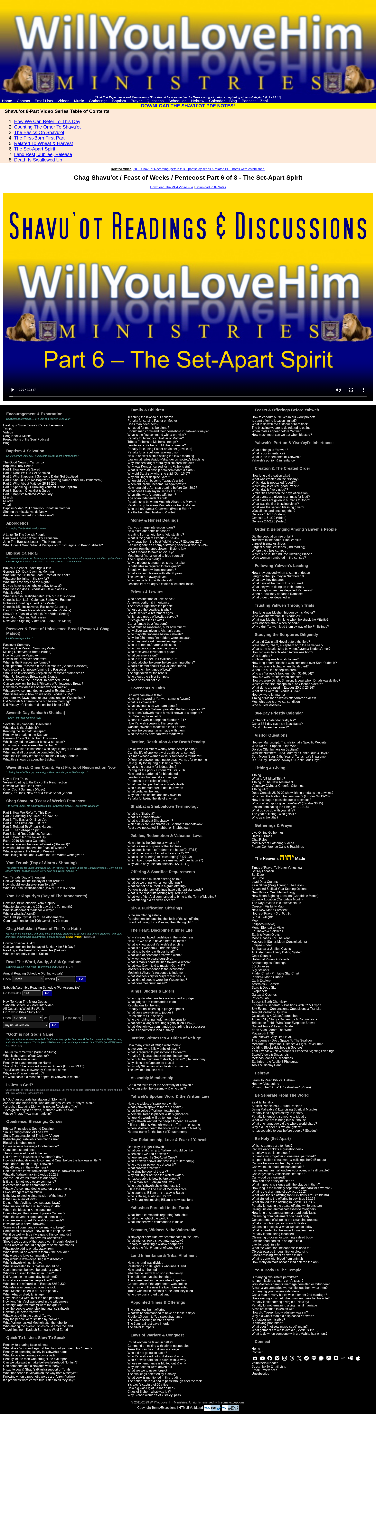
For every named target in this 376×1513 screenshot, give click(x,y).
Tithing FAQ (260, 789)
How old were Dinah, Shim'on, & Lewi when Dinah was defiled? (296, 680)
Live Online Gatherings (268, 832)
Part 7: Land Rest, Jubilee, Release (27, 833)
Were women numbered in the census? (279, 557)
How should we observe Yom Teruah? (29, 884)
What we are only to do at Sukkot (26, 953)
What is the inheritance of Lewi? (149, 669)
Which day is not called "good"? (274, 482)
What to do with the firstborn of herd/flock (280, 424)
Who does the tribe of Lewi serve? (150, 599)
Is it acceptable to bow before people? (153, 1178)
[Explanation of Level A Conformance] (230, 1407)
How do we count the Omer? (22, 786)
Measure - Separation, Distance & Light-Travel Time (287, 1044)
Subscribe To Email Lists (269, 1366)
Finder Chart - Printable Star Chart (275, 973)
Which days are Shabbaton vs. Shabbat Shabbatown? (164, 824)
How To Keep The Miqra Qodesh (26, 1001)
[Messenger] (277, 1358)
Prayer (136, 101)
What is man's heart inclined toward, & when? (159, 962)
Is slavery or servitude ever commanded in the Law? (163, 1237)
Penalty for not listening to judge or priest (155, 1009)
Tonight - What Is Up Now (269, 1012)
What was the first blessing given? (275, 503)
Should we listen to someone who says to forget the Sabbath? (46, 749)
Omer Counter (261, 955)
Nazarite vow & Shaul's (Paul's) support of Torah (36, 1369)
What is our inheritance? (268, 453)
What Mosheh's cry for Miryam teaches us (156, 976)
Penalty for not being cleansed (273, 1234)
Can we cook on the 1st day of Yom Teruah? (33, 881)
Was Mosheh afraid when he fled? (275, 623)
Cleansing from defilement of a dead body (280, 1216)
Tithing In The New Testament (272, 782)
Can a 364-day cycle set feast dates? (277, 723)
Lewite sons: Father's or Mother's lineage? (156, 445)
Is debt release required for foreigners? (154, 566)
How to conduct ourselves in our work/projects (283, 417)
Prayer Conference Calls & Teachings (278, 846)
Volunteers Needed (265, 1363)
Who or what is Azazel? (19, 913)
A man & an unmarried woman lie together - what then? (290, 1287)
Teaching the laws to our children (150, 417)
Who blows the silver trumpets (148, 676)
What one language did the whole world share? (284, 1123)
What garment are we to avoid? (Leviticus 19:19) (285, 1330)
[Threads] (291, 1358)
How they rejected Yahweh (21, 1312)
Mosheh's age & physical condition (276, 701)
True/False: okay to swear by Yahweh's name (34, 1070)
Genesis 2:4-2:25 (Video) (269, 521)
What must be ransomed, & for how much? (156, 627)
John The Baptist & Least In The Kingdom (32, 541)
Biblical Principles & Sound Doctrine (28, 1128)
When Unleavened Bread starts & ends (30, 676)
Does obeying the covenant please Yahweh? (34, 1213)
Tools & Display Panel (267, 1065)
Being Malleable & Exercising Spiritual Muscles (284, 1109)
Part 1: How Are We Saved (21, 469)
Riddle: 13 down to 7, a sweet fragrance (154, 1316)
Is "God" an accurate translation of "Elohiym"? (34, 1099)
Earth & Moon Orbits (266, 934)
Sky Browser (260, 970)
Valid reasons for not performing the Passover (34, 669)
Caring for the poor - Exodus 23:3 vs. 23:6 (156, 770)
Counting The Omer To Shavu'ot (47, 127)
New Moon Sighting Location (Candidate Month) (285, 895)
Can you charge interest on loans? (151, 527)
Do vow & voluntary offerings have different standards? (165, 889)
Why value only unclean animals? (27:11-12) (158, 864)
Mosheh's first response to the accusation (155, 969)
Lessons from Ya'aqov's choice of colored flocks (160, 584)
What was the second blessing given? (278, 507)
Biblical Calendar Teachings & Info (27, 568)
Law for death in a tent (267, 1244)
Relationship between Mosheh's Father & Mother (161, 505)
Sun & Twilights (262, 917)
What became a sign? (142, 655)
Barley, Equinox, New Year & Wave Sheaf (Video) (37, 793)
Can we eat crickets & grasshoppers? (277, 1149)
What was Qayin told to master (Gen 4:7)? (156, 965)
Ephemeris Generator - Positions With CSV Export (286, 1005)
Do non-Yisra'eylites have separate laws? (32, 1202)
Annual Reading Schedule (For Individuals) (33, 973)
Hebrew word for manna (268, 694)
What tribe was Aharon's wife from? (151, 494)
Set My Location (263, 871)
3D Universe (260, 966)
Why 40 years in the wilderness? (25, 1167)
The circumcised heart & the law (25, 1153)
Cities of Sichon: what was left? (149, 1391)
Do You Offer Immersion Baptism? (275, 749)
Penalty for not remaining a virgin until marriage (284, 1305)
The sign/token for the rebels (147, 673)
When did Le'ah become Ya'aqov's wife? (155, 480)
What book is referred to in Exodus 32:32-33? (34, 1283)
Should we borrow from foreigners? (151, 569)
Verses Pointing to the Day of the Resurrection (35, 782)
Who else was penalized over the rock (29, 1287)
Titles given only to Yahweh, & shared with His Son (38, 1110)
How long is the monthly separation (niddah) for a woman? (292, 1188)
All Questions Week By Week (23, 1008)
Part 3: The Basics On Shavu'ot (24, 819)
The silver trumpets (140, 1327)
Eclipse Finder (262, 945)
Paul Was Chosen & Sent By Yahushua (30, 538)
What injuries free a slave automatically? (155, 1240)
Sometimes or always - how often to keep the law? (37, 1231)
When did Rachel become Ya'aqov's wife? (156, 484)
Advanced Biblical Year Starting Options (279, 888)
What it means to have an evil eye (150, 552)
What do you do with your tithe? (273, 810)
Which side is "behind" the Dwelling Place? (282, 554)
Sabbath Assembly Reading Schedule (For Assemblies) (41, 987)
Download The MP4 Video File (171, 187)
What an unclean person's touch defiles (279, 1223)
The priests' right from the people (150, 606)
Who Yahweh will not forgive (22, 1262)
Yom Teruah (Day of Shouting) (24, 877)
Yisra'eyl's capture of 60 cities (147, 1384)
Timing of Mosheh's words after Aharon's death (284, 698)
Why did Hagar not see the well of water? (155, 1175)
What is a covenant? (141, 702)
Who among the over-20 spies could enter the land (38, 1326)
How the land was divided (145, 1262)
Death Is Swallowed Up (38, 159)
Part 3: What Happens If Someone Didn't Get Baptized (40, 476)
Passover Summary (16, 644)
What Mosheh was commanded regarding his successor (166, 1026)
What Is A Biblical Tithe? (268, 778)
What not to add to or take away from (28, 1248)
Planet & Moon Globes (267, 977)
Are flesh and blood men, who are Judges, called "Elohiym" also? (48, 1103)
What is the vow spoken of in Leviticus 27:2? (158, 853)
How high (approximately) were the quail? (32, 1305)
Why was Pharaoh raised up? (23, 1073)
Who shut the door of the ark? (147, 1171)
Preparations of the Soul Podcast (26, 439)
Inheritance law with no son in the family (155, 1273)
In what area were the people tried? (27, 1280)
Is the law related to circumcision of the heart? (34, 1195)
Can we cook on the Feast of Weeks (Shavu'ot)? (36, 844)
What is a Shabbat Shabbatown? (150, 820)
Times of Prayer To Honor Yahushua (277, 867)
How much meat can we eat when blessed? (282, 434)
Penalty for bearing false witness (25, 1344)
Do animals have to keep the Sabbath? (30, 745)
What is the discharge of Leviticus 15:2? (279, 1191)
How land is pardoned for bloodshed (152, 773)
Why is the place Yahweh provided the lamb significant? (166, 709)
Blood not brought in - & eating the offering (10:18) (161, 922)
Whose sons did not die (143, 680)
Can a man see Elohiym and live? (150, 1182)
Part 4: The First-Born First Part (24, 823)
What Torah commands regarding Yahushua (157, 1215)
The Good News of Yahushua (23, 462)
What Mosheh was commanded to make (155, 1222)
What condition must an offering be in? (154, 879)
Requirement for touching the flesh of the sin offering (163, 918)
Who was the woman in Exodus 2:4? (277, 616)
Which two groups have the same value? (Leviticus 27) (165, 860)
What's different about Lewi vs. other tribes (156, 666)
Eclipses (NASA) (263, 924)
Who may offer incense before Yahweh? (155, 634)
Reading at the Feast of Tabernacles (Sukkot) (34, 950)
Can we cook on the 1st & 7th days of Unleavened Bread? (43, 683)
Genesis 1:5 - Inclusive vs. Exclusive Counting (35, 606)
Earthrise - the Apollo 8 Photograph (276, 1061)
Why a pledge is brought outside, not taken (156, 562)
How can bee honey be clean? (273, 1181)
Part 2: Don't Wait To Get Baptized (26, 473)
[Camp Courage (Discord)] (255, 1358)
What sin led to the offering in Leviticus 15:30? (283, 1202)
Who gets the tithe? (265, 817)
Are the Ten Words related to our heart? (30, 1178)
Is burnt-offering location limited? (274, 420)
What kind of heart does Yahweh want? (154, 955)
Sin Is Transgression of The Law (25, 1132)
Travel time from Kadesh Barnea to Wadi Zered (35, 1329)
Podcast (249, 101)
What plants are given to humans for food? (281, 500)
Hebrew (197, 101)
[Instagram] (284, 1358)
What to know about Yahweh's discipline (155, 944)
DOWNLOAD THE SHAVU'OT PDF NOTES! (188, 105)
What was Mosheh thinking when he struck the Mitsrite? (290, 619)
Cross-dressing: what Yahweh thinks (277, 1255)
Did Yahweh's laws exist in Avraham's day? (33, 1157)
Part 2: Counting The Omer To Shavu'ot (30, 816)
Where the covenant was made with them (155, 730)
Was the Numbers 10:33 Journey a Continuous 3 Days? (290, 753)
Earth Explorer (262, 980)
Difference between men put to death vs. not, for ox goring (167, 759)
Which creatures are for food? (272, 1145)
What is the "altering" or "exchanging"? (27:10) (159, 856)
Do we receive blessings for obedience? (31, 1146)
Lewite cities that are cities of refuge (152, 777)
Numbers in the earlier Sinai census (276, 540)
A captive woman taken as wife (273, 1309)
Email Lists (44, 101)
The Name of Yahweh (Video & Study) (29, 1052)
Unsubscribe (260, 1373)
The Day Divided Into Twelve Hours (276, 903)
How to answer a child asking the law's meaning (160, 456)
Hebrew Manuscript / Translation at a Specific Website (289, 742)
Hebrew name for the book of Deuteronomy (157, 1131)
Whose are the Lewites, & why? (149, 609)
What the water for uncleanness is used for (281, 1248)
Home (7, 101)
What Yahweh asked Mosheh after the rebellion (36, 1322)
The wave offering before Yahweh (150, 1320)
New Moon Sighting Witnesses (24, 617)
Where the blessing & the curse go (27, 1209)
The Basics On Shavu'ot (39, 132)
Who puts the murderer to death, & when (155, 788)
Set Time (258, 878)
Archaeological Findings (269, 963)
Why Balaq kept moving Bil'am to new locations (160, 1199)
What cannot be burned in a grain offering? (156, 886)
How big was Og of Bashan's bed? (151, 1388)
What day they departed (268, 579)
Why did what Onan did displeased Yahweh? (283, 1316)
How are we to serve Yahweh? (24, 1224)
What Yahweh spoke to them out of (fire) (155, 1107)
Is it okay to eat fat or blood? (271, 1152)
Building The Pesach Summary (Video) (30, 648)
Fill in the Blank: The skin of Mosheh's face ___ (160, 1189)
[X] (299, 1358)
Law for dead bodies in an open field (277, 1241)
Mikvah (8, 501)
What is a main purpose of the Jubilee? (154, 846)
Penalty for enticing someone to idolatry (279, 1116)
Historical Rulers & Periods (270, 959)
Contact (23, 101)
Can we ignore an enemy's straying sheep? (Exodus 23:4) (167, 545)
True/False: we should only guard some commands (38, 1245)
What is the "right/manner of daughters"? (155, 1247)
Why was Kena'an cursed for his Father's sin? (159, 466)
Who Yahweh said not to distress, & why (155, 1356)
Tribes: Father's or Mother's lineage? (152, 441)
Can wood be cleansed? (269, 1177)
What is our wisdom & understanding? (153, 948)
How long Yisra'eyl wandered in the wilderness (35, 1301)
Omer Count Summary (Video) (24, 789)
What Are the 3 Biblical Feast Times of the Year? (36, 575)
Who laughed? (262, 655)
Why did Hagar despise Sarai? (148, 477)
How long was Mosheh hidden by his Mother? (283, 612)
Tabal (7, 504)
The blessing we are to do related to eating (281, 427)
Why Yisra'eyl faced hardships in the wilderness (160, 937)
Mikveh (8, 497)
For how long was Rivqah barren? (275, 659)
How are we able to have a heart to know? (156, 941)
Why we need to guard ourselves (150, 958)
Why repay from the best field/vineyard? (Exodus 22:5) (164, 541)
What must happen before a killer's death (155, 784)
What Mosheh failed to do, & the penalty (30, 1291)
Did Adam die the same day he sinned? (30, 1276)
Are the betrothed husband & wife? (151, 512)
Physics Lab (260, 998)
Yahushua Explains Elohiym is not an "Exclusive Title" (40, 1106)
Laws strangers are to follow (22, 1192)
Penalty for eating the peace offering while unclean (287, 1205)
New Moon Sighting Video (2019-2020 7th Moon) (37, 621)
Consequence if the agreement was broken (157, 1283)
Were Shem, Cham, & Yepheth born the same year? (287, 645)
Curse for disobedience (19, 1149)
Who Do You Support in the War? (274, 746)
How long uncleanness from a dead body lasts (284, 1212)
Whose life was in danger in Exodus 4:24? (156, 720)
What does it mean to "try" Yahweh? (28, 1164)
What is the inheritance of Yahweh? (276, 457)
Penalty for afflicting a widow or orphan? (155, 1244)
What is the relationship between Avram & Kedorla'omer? (291, 648)
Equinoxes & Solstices (267, 931)
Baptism (119, 101)
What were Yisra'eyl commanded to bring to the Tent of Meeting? (171, 896)
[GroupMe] (328, 1358)
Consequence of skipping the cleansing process (285, 1219)
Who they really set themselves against (154, 641)
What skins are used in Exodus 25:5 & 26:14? (283, 687)
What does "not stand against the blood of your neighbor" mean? (47, 1348)
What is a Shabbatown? (144, 817)
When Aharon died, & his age (23, 1294)
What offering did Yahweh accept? (151, 900)
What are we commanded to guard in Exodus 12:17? (39, 690)
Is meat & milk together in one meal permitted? (284, 1156)
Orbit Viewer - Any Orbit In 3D (272, 1037)
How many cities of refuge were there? (154, 1045)
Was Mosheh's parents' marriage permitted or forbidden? (291, 1284)
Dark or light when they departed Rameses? (282, 590)
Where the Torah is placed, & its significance (158, 1114)
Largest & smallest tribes (269, 543)
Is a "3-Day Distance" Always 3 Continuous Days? (286, 760)
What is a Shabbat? (141, 813)
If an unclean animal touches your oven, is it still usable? (291, 1170)
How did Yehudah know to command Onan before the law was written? (52, 1160)
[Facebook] (270, 1358)
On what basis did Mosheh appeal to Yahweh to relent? (41, 1077)
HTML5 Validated (191, 1407)
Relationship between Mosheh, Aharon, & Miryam (161, 501)
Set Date (258, 874)
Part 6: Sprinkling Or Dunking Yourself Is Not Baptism (40, 487)
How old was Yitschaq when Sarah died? (280, 666)
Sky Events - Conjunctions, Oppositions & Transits (286, 1008)
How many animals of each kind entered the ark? (285, 1262)
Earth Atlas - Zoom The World (272, 1030)
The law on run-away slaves (146, 576)
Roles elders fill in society (145, 1016)
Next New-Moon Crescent (269, 910)
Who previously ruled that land (148, 1294)
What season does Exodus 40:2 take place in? (35, 589)
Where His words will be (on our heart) (154, 1117)
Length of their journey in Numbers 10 (278, 576)
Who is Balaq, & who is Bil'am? (149, 1196)
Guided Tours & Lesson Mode (272, 1026)
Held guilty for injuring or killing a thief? (154, 763)
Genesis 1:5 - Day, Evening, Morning (28, 571)
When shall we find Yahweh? (147, 1154)
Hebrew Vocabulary (265, 1083)
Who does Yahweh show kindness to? (153, 1185)
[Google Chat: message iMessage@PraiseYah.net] (336, 1358)
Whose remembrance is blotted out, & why (156, 1363)
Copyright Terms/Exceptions (156, 1407)
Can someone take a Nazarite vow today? (32, 1366)
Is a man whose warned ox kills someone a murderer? (164, 756)
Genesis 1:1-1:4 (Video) (268, 514)
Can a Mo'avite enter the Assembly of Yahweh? (160, 1085)
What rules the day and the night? (26, 582)
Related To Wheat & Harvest (43, 143)
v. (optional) (73, 1018)
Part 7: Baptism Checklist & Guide (26, 490)
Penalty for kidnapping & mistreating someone (159, 1055)
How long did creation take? (271, 475)
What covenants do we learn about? (152, 705)
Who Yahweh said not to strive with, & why (156, 1360)
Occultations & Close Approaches (275, 1015)
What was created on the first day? (275, 479)
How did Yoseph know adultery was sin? (280, 1312)
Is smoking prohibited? (267, 1323)
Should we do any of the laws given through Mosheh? (40, 1241)
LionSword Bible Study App (22, 1012)
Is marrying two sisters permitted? (275, 1277)
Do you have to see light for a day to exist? (32, 585)
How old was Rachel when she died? (277, 677)
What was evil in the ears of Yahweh (28, 1315)
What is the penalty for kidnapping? (151, 766)
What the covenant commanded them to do (32, 1216)
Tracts (7, 429)
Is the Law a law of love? (20, 1199)
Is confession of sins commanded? (27, 1185)
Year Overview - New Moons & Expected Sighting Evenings (293, 1051)
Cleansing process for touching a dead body (282, 1237)
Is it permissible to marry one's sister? (277, 1280)
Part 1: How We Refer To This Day (27, 812)
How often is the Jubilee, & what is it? (153, 842)
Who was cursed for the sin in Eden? (28, 1273)
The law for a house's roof (145, 1070)
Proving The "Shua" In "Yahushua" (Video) (281, 1087)
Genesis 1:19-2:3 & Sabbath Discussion (31, 738)
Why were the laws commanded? (26, 1255)
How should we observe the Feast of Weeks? (34, 847)
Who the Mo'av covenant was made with (155, 734)
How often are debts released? (148, 531)
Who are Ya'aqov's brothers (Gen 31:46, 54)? (283, 673)
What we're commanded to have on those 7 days (161, 1313)
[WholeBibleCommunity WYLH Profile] (343, 1358)
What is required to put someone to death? (156, 1052)
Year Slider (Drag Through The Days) (278, 885)
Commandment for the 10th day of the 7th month (36, 920)
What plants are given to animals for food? (281, 496)
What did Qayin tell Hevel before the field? (281, 641)
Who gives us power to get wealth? (151, 1164)
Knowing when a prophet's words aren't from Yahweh (40, 1376)
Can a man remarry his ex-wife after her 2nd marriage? (289, 1294)
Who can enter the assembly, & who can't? (156, 1088)
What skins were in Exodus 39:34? (276, 691)
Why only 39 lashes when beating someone (157, 1066)
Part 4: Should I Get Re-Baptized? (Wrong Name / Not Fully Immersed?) (52, 480)
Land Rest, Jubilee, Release (43, 154)
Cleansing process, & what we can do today (282, 1226)
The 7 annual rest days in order (149, 1323)
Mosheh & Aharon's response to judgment (156, 972)
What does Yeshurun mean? (147, 983)
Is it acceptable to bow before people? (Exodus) (284, 1130)
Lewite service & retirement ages (150, 613)
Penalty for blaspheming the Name (27, 1062)
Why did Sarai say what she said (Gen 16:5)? (158, 473)
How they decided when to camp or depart (281, 572)
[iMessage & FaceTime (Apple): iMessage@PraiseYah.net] (358, 1358)
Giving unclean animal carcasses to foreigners (284, 1209)
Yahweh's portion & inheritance (273, 460)
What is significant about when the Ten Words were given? (43, 855)
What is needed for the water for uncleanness (283, 1230)
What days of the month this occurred (277, 583)
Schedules (177, 101)
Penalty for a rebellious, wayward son (153, 452)
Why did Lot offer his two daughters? (277, 1127)
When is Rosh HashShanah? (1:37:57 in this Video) (39, 596)
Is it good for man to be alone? (148, 427)
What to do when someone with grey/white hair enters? (289, 1333)
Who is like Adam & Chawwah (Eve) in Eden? (159, 508)
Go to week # (12, 993)
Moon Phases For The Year (271, 938)
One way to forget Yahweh (145, 1147)
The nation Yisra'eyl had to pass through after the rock (164, 1381)
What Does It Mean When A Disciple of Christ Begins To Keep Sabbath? (53, 545)
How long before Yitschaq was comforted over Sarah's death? (294, 662)
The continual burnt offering (146, 1309)
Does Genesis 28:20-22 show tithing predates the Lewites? (292, 792)
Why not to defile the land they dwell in (154, 795)
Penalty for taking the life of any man (152, 798)
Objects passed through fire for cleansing (280, 1251)
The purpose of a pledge (144, 559)
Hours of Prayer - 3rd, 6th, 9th (272, 913)
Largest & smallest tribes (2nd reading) (278, 547)
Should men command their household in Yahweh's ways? (168, 431)
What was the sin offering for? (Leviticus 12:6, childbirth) (290, 1195)
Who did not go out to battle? (147, 1352)
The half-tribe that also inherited (149, 1276)
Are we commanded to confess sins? (28, 515)
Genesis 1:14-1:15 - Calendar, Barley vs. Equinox (37, 599)
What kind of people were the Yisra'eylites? (157, 979)
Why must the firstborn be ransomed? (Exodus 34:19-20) (291, 796)
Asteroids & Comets (265, 984)
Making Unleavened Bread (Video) (27, 652)
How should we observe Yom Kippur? (29, 903)
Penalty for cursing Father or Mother (152, 420)
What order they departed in (271, 597)
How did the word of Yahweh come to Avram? (158, 698)
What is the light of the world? (147, 1218)
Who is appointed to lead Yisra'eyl (150, 1030)
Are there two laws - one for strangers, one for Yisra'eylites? (44, 697)
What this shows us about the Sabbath (29, 759)
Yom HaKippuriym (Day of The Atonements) (33, 917)
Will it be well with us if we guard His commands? (37, 1234)
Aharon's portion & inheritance (148, 602)
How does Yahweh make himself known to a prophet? (164, 712)
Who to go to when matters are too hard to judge (160, 998)
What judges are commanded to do (151, 1002)
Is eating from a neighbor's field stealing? (155, 534)
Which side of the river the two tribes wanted (157, 1287)
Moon (255, 920)
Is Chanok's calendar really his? (274, 720)
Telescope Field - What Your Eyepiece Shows (283, 1022)
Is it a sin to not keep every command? (29, 1181)
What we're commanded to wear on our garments (37, 1188)
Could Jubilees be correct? (270, 727)
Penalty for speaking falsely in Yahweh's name (35, 1351)
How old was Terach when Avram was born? (282, 652)
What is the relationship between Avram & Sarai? (161, 470)
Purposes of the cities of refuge (148, 780)
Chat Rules (259, 839)
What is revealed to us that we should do (31, 1266)
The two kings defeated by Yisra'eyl (151, 1374)
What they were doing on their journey (278, 586)
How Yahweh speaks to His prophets (153, 723)
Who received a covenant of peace (151, 652)
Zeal (264, 101)
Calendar (217, 101)
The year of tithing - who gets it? (274, 814)
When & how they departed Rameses (277, 594)
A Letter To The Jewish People (24, 534)
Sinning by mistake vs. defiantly (25, 511)
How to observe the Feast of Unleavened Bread (36, 680)
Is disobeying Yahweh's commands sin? (31, 1139)
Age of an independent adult (147, 498)
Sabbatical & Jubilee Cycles (271, 948)
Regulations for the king (143, 1005)
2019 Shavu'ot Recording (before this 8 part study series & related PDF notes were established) (199, 169)
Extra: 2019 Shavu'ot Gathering (24, 840)
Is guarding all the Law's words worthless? (32, 1238)
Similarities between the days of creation (280, 493)
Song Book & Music (17, 436)
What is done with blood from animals (278, 1258)
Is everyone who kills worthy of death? (153, 1048)
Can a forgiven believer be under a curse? (32, 1269)
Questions (155, 101)
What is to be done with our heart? (151, 951)
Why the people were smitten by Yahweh (31, 1319)
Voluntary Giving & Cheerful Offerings (278, 785)
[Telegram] (306, 1358)
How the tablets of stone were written (152, 1103)
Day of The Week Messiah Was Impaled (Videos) (37, 610)
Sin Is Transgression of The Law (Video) (31, 1135)
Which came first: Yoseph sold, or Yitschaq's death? (287, 684)
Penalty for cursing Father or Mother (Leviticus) (159, 449)
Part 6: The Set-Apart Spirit (21, 830)
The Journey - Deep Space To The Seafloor (282, 1040)
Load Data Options (265, 881)
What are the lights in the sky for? (26, 578)
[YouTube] (262, 1358)
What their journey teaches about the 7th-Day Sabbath (40, 756)
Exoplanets (259, 991)
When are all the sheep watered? (274, 670)
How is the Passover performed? (25, 659)
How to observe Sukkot (19, 943)
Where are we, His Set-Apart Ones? (152, 1157)
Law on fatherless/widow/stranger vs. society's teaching (165, 459)
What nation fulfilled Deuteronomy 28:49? (32, 1206)
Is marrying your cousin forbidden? (275, 1291)
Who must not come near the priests (152, 648)
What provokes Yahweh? (144, 1168)
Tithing (256, 775)
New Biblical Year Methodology (273, 892)
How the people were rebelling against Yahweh (36, 1308)
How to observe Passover (21, 655)
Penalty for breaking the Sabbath (26, 734)
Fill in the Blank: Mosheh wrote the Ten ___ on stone (163, 1124)
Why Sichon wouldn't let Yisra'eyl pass (154, 1395)
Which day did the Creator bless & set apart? (34, 741)
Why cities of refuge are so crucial (150, 1062)
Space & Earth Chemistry (269, 1001)
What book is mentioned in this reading (154, 1377)
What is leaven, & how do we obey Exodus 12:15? (38, 694)
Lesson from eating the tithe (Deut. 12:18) (280, 807)
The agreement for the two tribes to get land (157, 1280)
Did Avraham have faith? (144, 695)
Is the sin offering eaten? (144, 915)
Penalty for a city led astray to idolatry (277, 1113)
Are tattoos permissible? (268, 1319)
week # (50, 979)
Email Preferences (264, 1370)
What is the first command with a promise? (156, 434)
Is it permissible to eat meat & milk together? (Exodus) (289, 1159)
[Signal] (321, 1358)
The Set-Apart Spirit (34, 148)
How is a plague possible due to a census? (281, 799)
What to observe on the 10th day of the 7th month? (37, 906)
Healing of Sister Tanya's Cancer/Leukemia (33, 425)
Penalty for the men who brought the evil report (35, 1359)
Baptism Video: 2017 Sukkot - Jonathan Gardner (36, 508)
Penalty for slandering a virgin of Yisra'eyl (280, 1302)
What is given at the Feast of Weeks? (28, 851)
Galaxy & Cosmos (264, 994)
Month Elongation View (268, 927)
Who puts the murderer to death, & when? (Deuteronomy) (166, 1059)
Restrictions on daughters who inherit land (156, 1266)
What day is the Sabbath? (21, 727)
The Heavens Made (280, 858)
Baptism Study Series (18, 466)
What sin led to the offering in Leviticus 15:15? (283, 1198)
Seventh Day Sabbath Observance (27, 724)
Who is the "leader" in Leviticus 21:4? (153, 659)
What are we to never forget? (147, 1370)
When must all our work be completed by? (32, 752)
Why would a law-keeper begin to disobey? (33, 1259)
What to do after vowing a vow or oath (29, 1355)
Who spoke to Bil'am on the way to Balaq (155, 1192)
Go (81, 979)
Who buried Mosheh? (266, 705)
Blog (233, 101)
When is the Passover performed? (26, 662)
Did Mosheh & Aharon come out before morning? (37, 701)
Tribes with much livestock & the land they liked (160, 1291)
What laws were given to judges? (150, 1012)
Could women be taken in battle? (150, 1342)
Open (7, 979)
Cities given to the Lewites (145, 620)
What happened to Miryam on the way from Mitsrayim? (40, 1373)
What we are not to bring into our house (279, 1120)
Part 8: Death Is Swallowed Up (24, 837)
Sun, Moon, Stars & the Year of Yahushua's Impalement (290, 756)
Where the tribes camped (269, 550)
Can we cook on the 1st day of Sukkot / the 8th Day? (39, 946)
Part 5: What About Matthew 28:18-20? (29, 483)
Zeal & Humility (262, 1102)
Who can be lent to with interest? (150, 580)
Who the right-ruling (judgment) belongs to (156, 1019)
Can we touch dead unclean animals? (278, 1167)
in (99, 1018)
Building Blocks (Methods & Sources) (277, 1047)
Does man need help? (142, 424)
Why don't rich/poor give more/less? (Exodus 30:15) (287, 803)
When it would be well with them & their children (36, 1252)
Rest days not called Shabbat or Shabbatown (158, 827)
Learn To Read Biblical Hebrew (273, 1080)
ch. (46, 1018)
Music (79, 101)
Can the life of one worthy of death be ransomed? (161, 752)
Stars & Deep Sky (264, 987)
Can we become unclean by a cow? (276, 1163)
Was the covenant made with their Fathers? (157, 727)
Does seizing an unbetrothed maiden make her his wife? (291, 1298)
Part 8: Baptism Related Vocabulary (27, 494)
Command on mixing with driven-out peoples (158, 1345)
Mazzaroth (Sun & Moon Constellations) (279, 941)
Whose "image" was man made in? (27, 1113)
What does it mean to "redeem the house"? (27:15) (162, 849)
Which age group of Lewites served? (152, 616)
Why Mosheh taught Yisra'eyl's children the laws (160, 463)
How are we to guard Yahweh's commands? (33, 1220)
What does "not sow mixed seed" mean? (280, 1326)
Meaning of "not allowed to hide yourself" (155, 555)
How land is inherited (142, 1269)
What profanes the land (143, 791)
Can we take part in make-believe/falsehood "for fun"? (40, 1362)
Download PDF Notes (210, 187)
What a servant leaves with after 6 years (155, 573)
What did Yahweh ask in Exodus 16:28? (30, 1174)
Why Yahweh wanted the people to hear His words (162, 1121)
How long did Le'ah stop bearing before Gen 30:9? (162, 487)
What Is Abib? (12, 592)
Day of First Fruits (15, 779)
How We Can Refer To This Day (47, 121)
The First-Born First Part (39, 138)
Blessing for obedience (19, 1142)
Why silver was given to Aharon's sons (154, 630)
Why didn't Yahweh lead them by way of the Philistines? (290, 626)
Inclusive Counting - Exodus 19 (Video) (30, 603)
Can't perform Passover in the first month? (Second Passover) (45, 666)
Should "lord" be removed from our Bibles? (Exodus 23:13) (43, 1066)
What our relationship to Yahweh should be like (160, 1150)
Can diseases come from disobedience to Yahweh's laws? (43, 1171)
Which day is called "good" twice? (275, 486)
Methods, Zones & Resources (272, 1058)
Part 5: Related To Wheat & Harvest (27, 826)
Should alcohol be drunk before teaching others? (161, 662)
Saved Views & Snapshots (270, 1054)
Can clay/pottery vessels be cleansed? (278, 1174)
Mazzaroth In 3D (263, 1033)
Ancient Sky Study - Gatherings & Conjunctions (284, 1019)
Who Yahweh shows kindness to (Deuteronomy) (160, 1161)
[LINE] (314, 1358)
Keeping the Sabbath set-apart (24, 731)
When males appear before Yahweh (276, 431)
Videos (63, 101)
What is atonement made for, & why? (28, 910)
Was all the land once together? (273, 510)
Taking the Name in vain (20, 1059)
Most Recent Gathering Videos (273, 843)
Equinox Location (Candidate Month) (277, 899)
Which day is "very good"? (270, 489)
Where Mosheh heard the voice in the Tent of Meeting (164, 1128)
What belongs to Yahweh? (270, 449)
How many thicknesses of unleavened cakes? (35, 687)
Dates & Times (262, 836)
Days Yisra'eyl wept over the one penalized (33, 1298)
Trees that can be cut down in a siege (153, 1349)
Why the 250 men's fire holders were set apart (159, 637)
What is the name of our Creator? (26, 1055)
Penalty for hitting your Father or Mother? (155, 438)
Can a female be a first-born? (147, 623)
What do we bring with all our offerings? (154, 882)
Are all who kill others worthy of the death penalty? (162, 749)
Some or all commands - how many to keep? (34, 1227)
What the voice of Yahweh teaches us (153, 1110)
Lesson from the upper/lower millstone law (156, 548)
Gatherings (98, 101)
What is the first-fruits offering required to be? (158, 893)
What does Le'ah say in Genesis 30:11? (154, 491)
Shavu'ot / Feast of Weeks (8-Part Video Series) (36, 614)
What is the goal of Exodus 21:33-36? (153, 538)
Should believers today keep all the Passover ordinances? (43, 673)
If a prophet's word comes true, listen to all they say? (39, 1380)
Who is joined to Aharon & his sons (151, 644)
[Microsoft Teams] (350, 1358)
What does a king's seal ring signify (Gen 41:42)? (161, 1023)
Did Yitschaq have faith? (144, 716)
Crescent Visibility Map (268, 906)
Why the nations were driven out (149, 1367)
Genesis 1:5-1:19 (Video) (269, 517)
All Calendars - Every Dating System (277, 952)
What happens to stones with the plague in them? (286, 1184)
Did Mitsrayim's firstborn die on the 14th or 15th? (36, 704)
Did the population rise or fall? (272, 536)
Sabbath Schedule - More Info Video (28, 1005)
